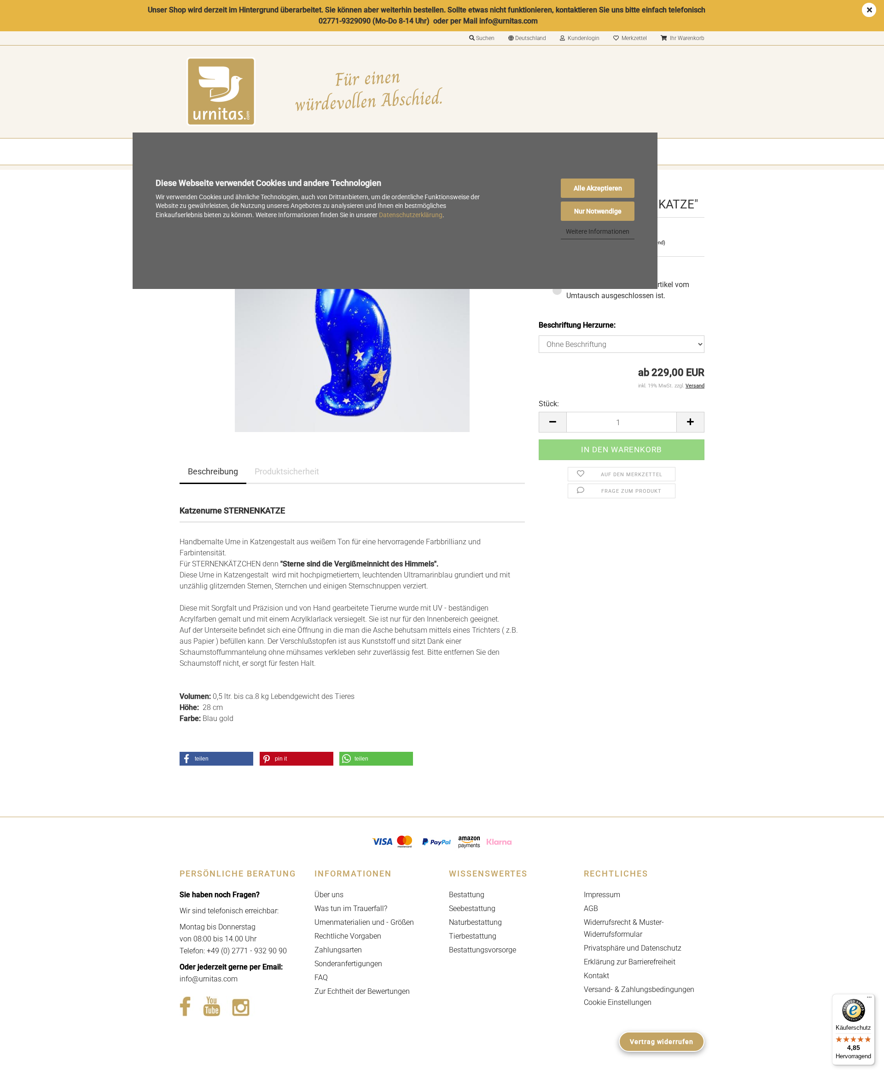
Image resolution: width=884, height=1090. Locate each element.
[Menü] (869, 999)
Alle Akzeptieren (598, 188)
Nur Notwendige (598, 211)
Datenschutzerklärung (410, 215)
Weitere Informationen (597, 231)
